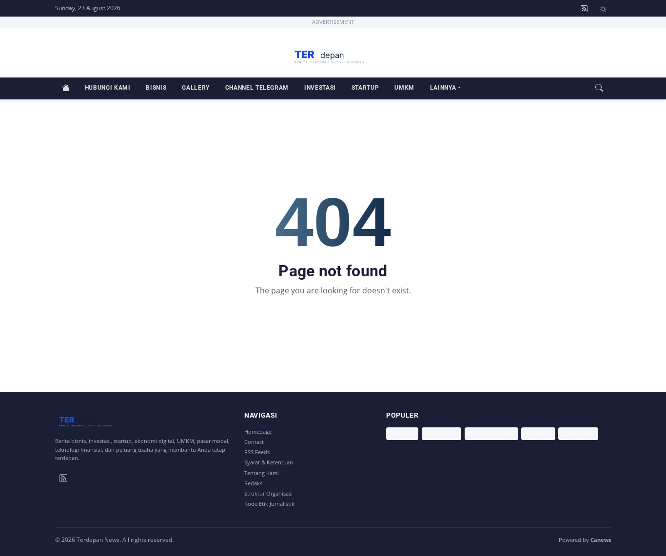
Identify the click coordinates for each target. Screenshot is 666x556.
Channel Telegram (257, 87)
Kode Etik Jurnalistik (269, 503)
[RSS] (63, 477)
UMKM (404, 87)
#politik (538, 433)
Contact (254, 441)
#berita (402, 433)
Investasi (320, 87)
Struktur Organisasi (268, 493)
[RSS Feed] (584, 8)
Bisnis (156, 87)
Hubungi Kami (108, 87)
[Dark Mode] (603, 8)
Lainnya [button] (443, 87)
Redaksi (254, 483)
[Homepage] (333, 55)
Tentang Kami (261, 473)
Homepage (258, 431)
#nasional (441, 433)
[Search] (599, 88)
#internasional (491, 433)
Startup (365, 87)
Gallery (195, 87)
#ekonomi (578, 433)
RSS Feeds (257, 452)
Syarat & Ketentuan (268, 462)
